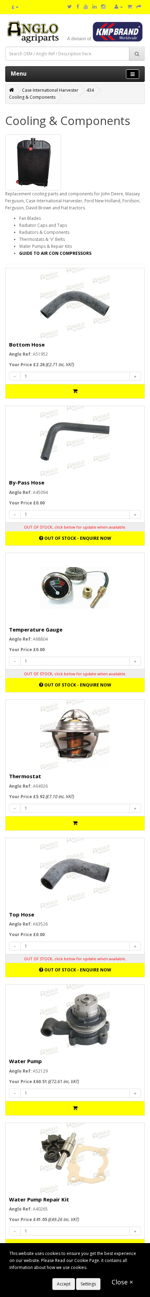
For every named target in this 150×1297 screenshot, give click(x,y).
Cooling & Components (32, 97)
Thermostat (25, 776)
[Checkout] (138, 7)
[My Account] (118, 7)
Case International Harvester (50, 90)
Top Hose (21, 914)
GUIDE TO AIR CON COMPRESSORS (55, 253)
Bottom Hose (27, 344)
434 (90, 90)
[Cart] (129, 7)
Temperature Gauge (35, 629)
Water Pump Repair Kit (39, 1199)
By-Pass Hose (26, 482)
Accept (63, 1284)
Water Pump (25, 1061)
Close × (122, 1282)
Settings (88, 1284)
